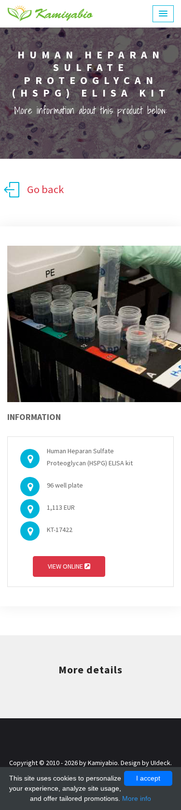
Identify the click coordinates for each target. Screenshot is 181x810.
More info (136, 798)
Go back (45, 189)
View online (66, 566)
